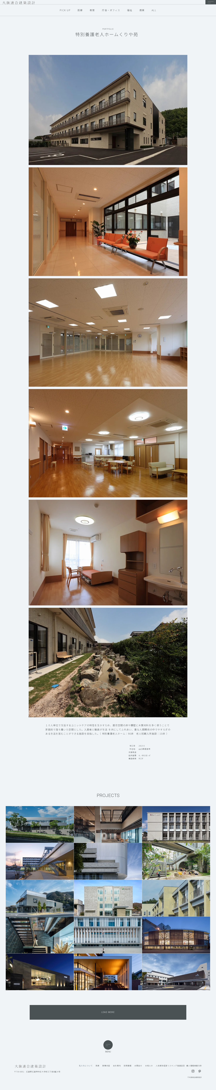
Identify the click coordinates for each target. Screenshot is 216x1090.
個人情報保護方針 (194, 1066)
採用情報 (128, 1066)
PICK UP (65, 10)
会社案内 (117, 1066)
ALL (154, 10)
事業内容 (106, 1066)
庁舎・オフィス (111, 10)
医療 (80, 10)
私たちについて (86, 1066)
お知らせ (149, 1066)
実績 (97, 1066)
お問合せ (138, 1066)
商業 (142, 10)
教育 (92, 10)
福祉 (129, 10)
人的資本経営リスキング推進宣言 (170, 1066)
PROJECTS (108, 795)
